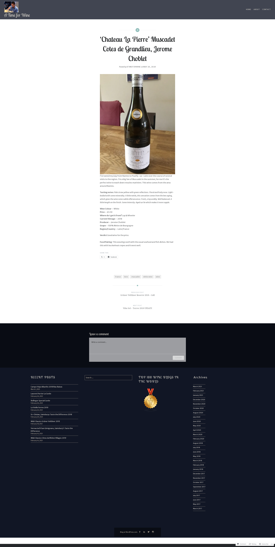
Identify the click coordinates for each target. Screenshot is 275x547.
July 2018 (196, 447)
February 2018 (198, 465)
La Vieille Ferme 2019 (39, 407)
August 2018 (198, 443)
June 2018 (197, 452)
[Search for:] (108, 378)
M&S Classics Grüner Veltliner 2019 (45, 421)
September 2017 (199, 487)
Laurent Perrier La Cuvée (41, 394)
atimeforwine (134, 67)
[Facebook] (140, 532)
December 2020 (199, 400)
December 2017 (199, 474)
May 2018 (196, 456)
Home (248, 9)
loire (126, 277)
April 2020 (197, 430)
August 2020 (198, 413)
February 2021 (198, 391)
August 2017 (198, 491)
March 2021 (197, 386)
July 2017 (196, 495)
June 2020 (197, 421)
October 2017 (198, 482)
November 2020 (199, 404)
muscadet (135, 277)
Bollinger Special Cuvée (40, 401)
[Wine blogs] (150, 411)
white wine (147, 277)
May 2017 (196, 504)
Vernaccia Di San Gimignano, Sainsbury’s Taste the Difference (52, 429)
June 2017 (196, 500)
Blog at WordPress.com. (129, 532)
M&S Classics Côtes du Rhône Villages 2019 (48, 438)
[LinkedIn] (144, 532)
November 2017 (199, 478)
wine (158, 277)
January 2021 (198, 395)
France (118, 277)
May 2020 (197, 426)
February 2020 (198, 439)
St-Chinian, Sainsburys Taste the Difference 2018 (51, 414)
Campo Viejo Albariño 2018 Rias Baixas (46, 387)
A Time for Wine (17, 15)
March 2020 (197, 434)
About (257, 9)
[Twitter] (148, 532)
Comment (178, 358)
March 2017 (197, 509)
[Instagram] (153, 532)
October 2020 (198, 408)
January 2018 (198, 469)
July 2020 (196, 417)
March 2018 (197, 461)
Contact (266, 9)
